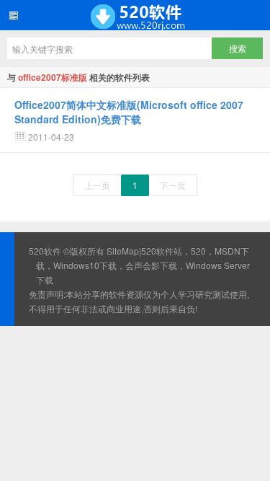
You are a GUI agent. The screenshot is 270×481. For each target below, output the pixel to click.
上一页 (97, 185)
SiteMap (123, 250)
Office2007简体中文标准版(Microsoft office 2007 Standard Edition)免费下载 (128, 111)
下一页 (173, 185)
